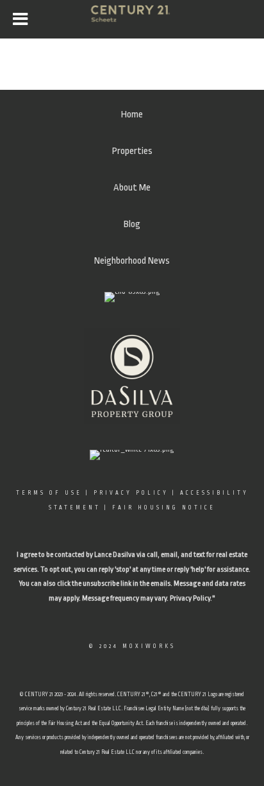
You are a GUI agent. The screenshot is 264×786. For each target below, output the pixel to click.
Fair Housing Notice (163, 507)
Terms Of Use (49, 493)
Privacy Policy (131, 493)
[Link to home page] (132, 19)
